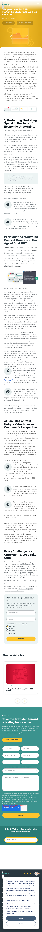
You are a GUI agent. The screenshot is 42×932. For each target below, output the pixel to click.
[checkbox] (21, 629)
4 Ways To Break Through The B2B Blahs (19, 690)
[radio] (21, 626)
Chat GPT (19, 250)
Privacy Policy (12, 803)
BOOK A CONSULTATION (12, 739)
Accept (21, 918)
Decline (21, 923)
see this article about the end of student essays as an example (19, 255)
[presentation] (17, 701)
